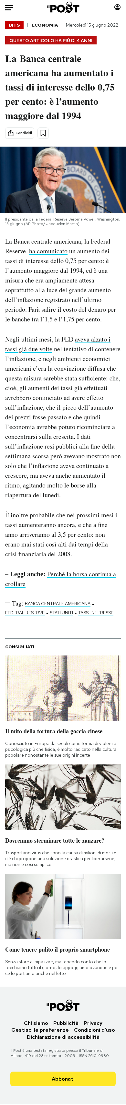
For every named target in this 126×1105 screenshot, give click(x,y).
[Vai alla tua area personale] (117, 7)
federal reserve (25, 613)
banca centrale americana (57, 604)
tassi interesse (95, 613)
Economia (45, 25)
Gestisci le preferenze (40, 1030)
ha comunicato (48, 250)
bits (14, 25)
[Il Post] (63, 7)
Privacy (93, 1023)
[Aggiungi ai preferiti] (43, 133)
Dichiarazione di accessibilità (63, 1037)
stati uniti (61, 613)
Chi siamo (36, 1023)
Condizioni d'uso (94, 1030)
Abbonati (63, 1078)
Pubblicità (66, 1023)
